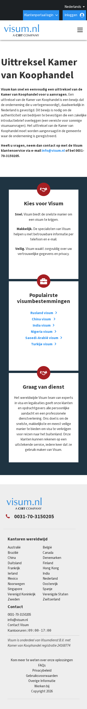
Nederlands (72, 6)
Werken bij (41, 686)
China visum (42, 319)
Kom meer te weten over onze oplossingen (42, 660)
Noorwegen (16, 584)
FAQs (42, 665)
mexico (13, 578)
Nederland (50, 578)
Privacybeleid (42, 670)
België (47, 547)
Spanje (47, 589)
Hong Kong (51, 568)
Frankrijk (14, 568)
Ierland (13, 573)
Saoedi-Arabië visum (41, 338)
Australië (14, 547)
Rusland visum (41, 313)
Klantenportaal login (38, 15)
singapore (15, 589)
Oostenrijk (50, 584)
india (46, 573)
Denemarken (52, 557)
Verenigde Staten (55, 594)
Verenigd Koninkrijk (21, 594)
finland (48, 563)
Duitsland (15, 563)
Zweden (14, 599)
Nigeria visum (41, 331)
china (12, 557)
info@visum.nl (53, 150)
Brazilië (13, 552)
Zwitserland (51, 599)
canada (48, 552)
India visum (42, 325)
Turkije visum (41, 344)
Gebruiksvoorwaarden (42, 675)
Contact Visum (18, 625)
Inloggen (70, 15)
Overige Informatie (41, 681)
